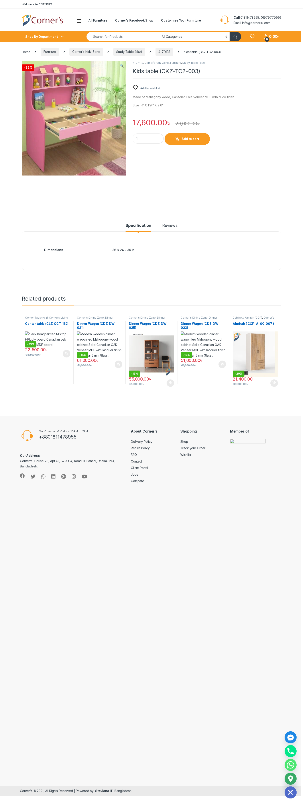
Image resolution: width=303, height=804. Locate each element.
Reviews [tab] (169, 225)
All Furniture (97, 20)
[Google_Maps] (291, 779)
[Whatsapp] (291, 765)
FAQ (134, 455)
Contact (136, 461)
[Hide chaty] (291, 792)
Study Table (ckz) (129, 52)
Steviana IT (104, 791)
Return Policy (140, 448)
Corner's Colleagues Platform (253, 319)
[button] (122, 65)
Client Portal (139, 468)
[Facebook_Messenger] (291, 737)
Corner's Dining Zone (90, 317)
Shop (184, 441)
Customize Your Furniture (181, 20)
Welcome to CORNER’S (37, 4)
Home (26, 52)
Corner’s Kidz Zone (86, 52)
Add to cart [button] (66, 353)
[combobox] (123, 36)
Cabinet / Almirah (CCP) (247, 317)
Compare (137, 481)
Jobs (134, 474)
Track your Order (192, 448)
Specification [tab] (138, 225)
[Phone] (291, 751)
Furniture (49, 52)
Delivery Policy (141, 441)
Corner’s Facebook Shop (134, 20)
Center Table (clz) (36, 317)
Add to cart (190, 139)
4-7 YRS (164, 52)
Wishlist (185, 455)
